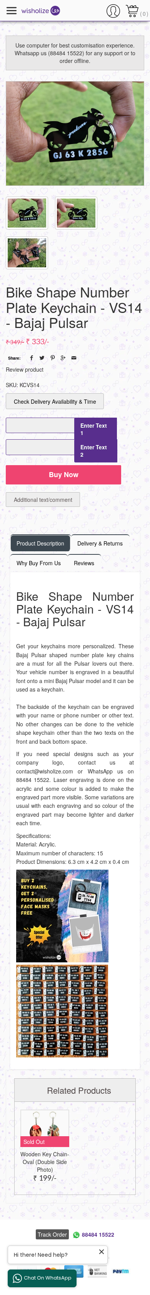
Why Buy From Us (39, 563)
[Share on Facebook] (31, 358)
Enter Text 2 (93, 450)
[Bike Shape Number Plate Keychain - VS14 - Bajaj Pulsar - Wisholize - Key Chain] (75, 133)
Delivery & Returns (100, 543)
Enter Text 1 (93, 429)
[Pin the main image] (52, 358)
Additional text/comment (43, 499)
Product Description (40, 543)
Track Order (52, 1234)
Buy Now (63, 474)
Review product (24, 369)
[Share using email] (73, 358)
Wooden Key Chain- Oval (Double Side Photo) (44, 1161)
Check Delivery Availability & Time (55, 401)
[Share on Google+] (63, 358)
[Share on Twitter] (41, 358)
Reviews (84, 563)
